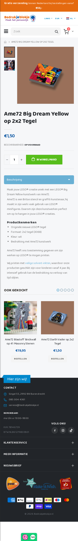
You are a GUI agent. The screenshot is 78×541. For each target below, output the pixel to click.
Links (47, 18)
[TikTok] (71, 430)
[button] (72, 31)
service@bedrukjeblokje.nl (24, 405)
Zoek (56, 32)
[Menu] (6, 31)
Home (5, 42)
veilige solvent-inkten (37, 263)
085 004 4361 (17, 399)
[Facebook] (54, 430)
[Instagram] (63, 430)
